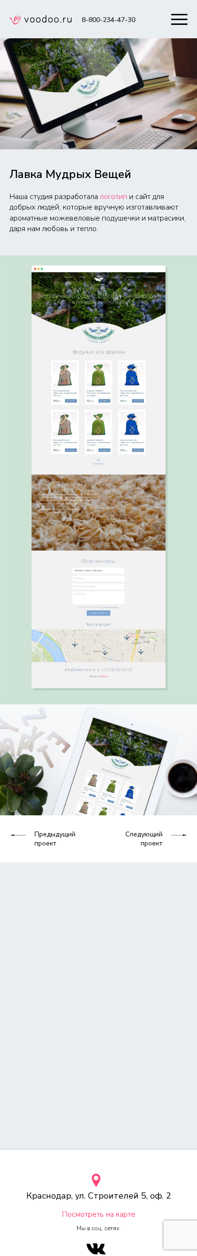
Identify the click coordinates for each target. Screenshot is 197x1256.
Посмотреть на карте (98, 1214)
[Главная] (41, 21)
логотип (114, 196)
